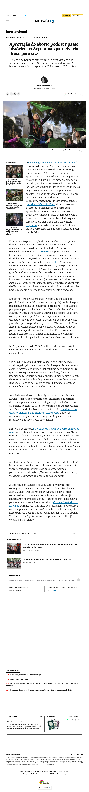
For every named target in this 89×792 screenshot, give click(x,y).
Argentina (31, 225)
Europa (25, 37)
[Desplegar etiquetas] (78, 579)
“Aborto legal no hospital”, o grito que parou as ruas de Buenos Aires (14, 206)
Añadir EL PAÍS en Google (74, 94)
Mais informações (15, 590)
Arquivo (50, 716)
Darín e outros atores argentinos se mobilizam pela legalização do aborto (14, 231)
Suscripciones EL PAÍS (29, 774)
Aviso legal (40, 771)
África (19, 37)
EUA (45, 37)
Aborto (19, 580)
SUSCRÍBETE (66, 16)
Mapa (67, 771)
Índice (55, 774)
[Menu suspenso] (7, 21)
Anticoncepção (29, 580)
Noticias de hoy (61, 774)
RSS (51, 774)
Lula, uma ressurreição (19, 679)
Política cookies (48, 771)
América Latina (10, 37)
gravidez (54, 262)
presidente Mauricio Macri (40, 204)
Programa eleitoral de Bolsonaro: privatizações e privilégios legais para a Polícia (41, 690)
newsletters (12, 716)
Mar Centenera (44, 86)
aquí (54, 590)
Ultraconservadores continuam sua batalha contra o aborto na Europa (50, 546)
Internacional (16, 31)
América (71, 580)
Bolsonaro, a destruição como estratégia (25, 675)
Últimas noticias (12, 671)
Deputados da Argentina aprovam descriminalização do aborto (13, 182)
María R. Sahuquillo (29, 550)
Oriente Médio (33, 37)
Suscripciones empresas (43, 774)
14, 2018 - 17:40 (48, 88)
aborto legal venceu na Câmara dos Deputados (53, 162)
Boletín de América (14, 721)
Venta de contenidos (30, 771)
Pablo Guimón (27, 563)
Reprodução (40, 580)
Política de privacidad (59, 771)
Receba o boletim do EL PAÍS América (24, 533)
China (41, 37)
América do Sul (50, 580)
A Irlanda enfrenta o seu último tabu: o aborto (47, 560)
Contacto (21, 771)
